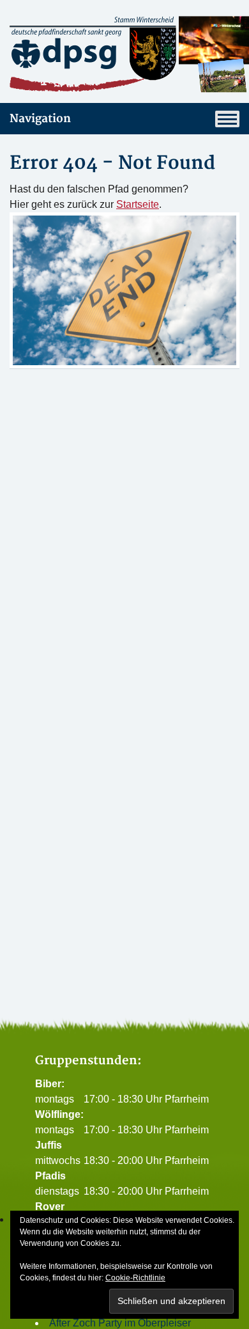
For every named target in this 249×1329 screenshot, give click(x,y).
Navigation (40, 118)
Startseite (137, 204)
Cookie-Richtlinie (135, 1277)
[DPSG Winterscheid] (124, 54)
